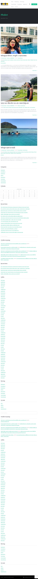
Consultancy (19, 4)
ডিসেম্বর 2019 (3, 356)
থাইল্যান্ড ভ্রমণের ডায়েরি (8, 148)
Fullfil (4, 107)
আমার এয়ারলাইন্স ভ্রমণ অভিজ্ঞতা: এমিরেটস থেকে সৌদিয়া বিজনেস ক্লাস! (10, 225)
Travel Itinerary (18, 153)
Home (12, 1)
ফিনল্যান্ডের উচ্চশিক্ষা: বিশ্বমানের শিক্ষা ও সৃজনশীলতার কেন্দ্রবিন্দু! (9, 247)
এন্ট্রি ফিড (2, 405)
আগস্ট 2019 (3, 363)
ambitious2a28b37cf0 (5, 245)
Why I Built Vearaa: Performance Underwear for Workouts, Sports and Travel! (15, 207)
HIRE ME (34, 4)
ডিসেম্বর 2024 (3, 293)
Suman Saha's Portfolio (10, 577)
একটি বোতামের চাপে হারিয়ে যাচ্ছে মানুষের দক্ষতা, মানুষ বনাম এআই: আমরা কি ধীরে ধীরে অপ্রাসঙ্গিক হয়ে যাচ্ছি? (15, 217)
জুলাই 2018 (2, 377)
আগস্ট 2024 (3, 300)
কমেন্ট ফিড (2, 407)
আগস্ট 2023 (3, 307)
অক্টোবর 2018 (3, 374)
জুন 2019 (2, 367)
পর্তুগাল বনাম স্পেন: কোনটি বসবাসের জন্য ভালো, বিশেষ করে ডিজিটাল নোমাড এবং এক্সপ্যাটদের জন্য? (13, 243)
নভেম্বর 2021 (3, 323)
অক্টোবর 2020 (3, 339)
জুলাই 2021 (2, 329)
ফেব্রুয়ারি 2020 (3, 352)
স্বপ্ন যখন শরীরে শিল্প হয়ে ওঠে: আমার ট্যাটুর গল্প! (15, 103)
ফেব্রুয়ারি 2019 (3, 372)
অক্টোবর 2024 (3, 296)
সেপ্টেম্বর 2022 (3, 311)
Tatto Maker (20, 107)
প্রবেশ (1, 403)
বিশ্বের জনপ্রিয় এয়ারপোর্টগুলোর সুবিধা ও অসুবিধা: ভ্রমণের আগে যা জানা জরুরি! (11, 219)
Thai (23, 107)
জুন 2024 (2, 303)
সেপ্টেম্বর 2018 (3, 376)
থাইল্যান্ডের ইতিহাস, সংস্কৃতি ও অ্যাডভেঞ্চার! (14, 56)
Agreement (3, 170)
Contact (16, 6)
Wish (29, 107)
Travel (15, 153)
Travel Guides (20, 150)
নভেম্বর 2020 (3, 338)
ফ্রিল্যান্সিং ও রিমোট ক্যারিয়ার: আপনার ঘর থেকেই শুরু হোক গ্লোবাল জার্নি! (10, 214)
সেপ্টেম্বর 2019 (3, 361)
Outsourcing (3, 177)
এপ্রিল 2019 (3, 370)
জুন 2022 (2, 314)
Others (12, 6)
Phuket (10, 107)
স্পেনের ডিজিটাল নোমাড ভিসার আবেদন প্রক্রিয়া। (7, 258)
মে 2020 (2, 347)
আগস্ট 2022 (3, 312)
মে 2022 (2, 316)
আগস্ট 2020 (3, 341)
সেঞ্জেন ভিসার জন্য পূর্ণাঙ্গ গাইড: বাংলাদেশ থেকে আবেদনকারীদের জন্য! (10, 230)
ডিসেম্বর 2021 (3, 321)
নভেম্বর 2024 (3, 294)
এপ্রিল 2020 (3, 348)
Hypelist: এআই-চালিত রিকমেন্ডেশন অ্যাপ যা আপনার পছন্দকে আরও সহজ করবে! (11, 223)
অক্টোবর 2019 (3, 359)
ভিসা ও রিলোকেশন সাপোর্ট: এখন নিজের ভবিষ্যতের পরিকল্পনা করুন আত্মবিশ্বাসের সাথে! (11, 216)
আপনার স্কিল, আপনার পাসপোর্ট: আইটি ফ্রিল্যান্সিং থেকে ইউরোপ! (9, 228)
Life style (7, 107)
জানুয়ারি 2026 (3, 282)
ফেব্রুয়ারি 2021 (3, 332)
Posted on (10, 58)
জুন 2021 (2, 330)
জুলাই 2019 (2, 365)
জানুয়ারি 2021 (3, 334)
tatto (17, 107)
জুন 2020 (2, 345)
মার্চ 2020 (2, 350)
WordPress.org (3, 408)
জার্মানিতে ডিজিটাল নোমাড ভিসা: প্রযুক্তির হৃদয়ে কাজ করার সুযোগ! (9, 254)
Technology (22, 1)
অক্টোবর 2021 (3, 325)
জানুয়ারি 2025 (3, 291)
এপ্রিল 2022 (3, 318)
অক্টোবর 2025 (3, 446)
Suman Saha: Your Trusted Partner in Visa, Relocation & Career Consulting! (14, 212)
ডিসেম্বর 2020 (3, 336)
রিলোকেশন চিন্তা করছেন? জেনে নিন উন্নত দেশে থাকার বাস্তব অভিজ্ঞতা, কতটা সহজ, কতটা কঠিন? (13, 210)
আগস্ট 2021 (3, 327)
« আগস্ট (2, 200)
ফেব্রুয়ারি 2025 (3, 289)
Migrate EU (25, 4)
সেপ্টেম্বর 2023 (3, 305)
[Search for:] (19, 236)
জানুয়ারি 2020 (3, 354)
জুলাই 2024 (2, 302)
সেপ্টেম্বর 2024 (3, 298)
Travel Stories (13, 4)
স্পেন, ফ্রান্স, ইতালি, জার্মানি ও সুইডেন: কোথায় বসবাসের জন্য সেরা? (9, 221)
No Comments (32, 107)
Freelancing (17, 1)
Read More (34, 70)
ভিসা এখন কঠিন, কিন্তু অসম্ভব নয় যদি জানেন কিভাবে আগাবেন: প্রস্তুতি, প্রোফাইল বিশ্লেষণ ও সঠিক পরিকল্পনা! (15, 208)
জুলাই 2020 (2, 343)
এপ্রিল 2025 (3, 285)
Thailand (26, 107)
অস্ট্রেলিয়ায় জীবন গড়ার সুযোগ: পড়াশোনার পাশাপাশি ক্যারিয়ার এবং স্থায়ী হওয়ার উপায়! (12, 232)
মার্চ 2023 (2, 309)
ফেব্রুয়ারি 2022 (3, 320)
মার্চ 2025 (2, 287)
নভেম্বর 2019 (3, 357)
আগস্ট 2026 (3, 280)
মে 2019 (2, 368)
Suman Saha (4, 58)
